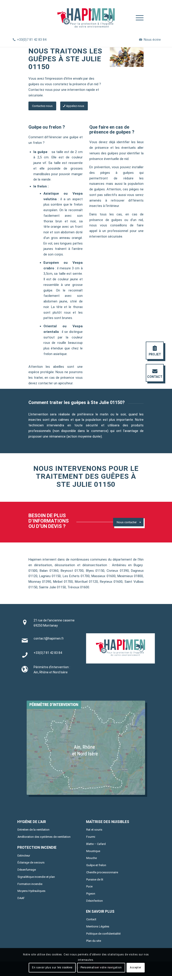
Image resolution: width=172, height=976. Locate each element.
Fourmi (90, 836)
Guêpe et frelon (96, 865)
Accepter (135, 967)
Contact (91, 919)
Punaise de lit (94, 879)
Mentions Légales (97, 926)
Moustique (93, 851)
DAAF (21, 898)
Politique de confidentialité (103, 933)
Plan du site (93, 940)
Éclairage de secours (31, 862)
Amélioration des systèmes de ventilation (44, 836)
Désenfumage (26, 869)
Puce (89, 886)
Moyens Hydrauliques (31, 891)
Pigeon (90, 893)
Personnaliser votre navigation (101, 967)
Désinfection (94, 900)
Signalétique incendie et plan (36, 876)
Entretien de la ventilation (33, 829)
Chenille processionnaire (102, 872)
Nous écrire (152, 40)
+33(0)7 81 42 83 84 (31, 40)
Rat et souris (94, 829)
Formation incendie (29, 884)
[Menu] (137, 18)
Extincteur (23, 855)
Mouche (91, 858)
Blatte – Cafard (96, 844)
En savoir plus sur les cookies (52, 967)
